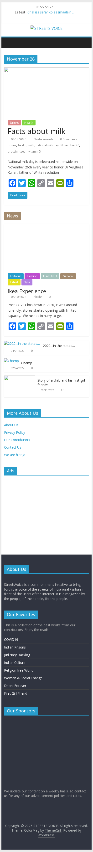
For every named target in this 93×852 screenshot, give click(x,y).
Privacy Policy (14, 432)
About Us (11, 425)
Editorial (15, 276)
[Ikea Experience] (46, 226)
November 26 (70, 145)
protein (13, 151)
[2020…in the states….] (22, 343)
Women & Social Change (23, 678)
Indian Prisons (15, 647)
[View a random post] (84, 42)
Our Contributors (17, 440)
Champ (26, 363)
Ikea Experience (27, 291)
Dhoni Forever (15, 685)
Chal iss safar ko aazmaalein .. (50, 12)
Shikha (38, 297)
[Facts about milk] (46, 70)
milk (31, 145)
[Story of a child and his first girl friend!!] (19, 378)
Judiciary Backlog (17, 655)
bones (12, 145)
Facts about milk (36, 131)
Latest (14, 282)
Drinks (14, 123)
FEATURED (50, 276)
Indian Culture (14, 662)
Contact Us (12, 447)
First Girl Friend (15, 693)
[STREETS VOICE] (9, 42)
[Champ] (11, 360)
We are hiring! (14, 454)
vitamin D (34, 151)
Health (28, 123)
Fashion (32, 276)
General (68, 276)
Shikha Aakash (44, 139)
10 (62, 390)
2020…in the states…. (59, 345)
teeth (23, 151)
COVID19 (11, 639)
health (22, 145)
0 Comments (68, 139)
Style (27, 282)
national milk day (47, 145)
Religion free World (18, 670)
